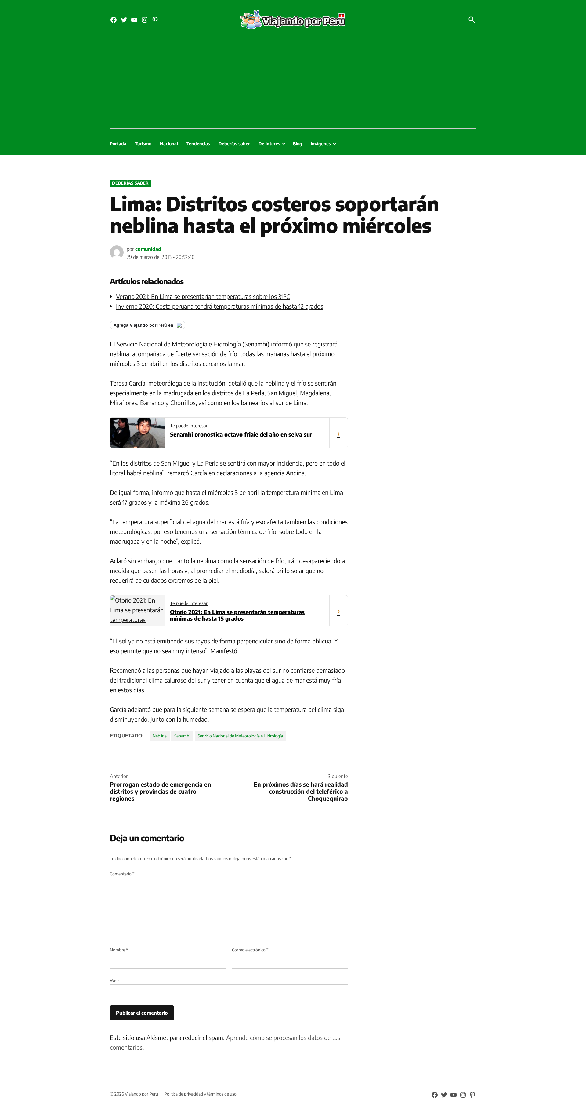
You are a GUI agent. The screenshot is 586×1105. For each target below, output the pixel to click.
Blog (297, 143)
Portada (118, 143)
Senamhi (182, 735)
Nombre (119, 949)
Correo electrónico (250, 949)
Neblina (160, 735)
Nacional (169, 143)
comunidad (148, 249)
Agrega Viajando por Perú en (144, 325)
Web (114, 980)
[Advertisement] (293, 82)
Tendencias (198, 143)
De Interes (269, 143)
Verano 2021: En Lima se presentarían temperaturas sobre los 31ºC (203, 296)
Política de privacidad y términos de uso (200, 1093)
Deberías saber (234, 143)
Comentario (122, 873)
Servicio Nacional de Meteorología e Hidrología (240, 735)
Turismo (143, 143)
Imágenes (321, 143)
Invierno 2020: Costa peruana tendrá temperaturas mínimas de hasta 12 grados (219, 306)
